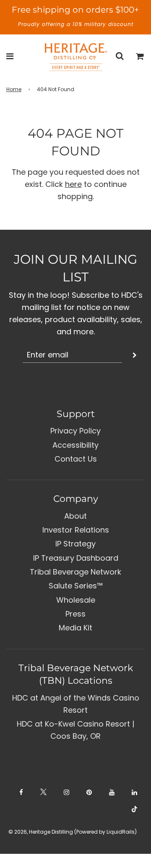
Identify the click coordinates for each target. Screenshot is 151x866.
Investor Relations (75, 530)
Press (75, 614)
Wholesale (75, 600)
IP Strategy (75, 543)
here (73, 184)
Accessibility (75, 445)
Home (13, 89)
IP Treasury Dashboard (75, 558)
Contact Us (76, 459)
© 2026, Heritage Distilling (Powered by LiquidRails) (72, 831)
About (75, 516)
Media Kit (75, 627)
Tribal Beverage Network (75, 572)
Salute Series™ (76, 585)
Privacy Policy (75, 430)
